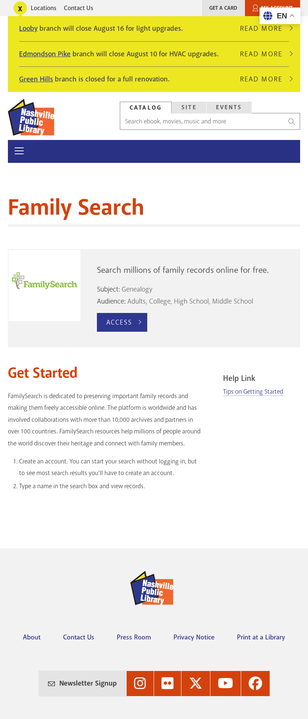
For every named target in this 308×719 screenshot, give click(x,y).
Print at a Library (261, 637)
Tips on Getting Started (253, 392)
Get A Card (223, 8)
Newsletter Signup (88, 683)
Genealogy (137, 289)
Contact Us (78, 8)
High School (191, 301)
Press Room (134, 637)
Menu (39, 151)
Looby (28, 28)
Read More (264, 28)
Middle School (232, 301)
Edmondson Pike (45, 54)
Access (119, 322)
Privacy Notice (194, 637)
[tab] (146, 107)
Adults (136, 301)
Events (229, 107)
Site (189, 107)
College (160, 301)
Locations (43, 8)
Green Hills (36, 79)
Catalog (146, 107)
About (32, 637)
